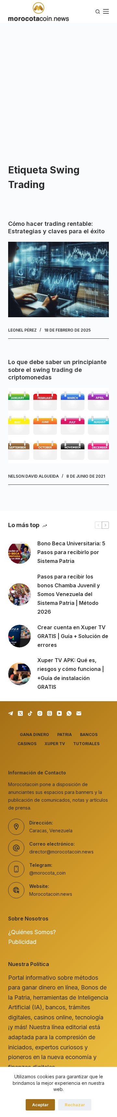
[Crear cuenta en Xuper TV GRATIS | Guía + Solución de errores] (19, 636)
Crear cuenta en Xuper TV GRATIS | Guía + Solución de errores (72, 636)
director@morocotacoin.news (61, 851)
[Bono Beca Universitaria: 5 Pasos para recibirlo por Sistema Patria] (19, 552)
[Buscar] (98, 11)
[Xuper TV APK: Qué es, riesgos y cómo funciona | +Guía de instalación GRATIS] (19, 673)
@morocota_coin (47, 873)
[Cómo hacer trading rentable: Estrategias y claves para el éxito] (58, 279)
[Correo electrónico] (78, 713)
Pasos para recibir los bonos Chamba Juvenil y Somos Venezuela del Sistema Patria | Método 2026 (68, 594)
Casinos (27, 743)
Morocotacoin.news (50, 894)
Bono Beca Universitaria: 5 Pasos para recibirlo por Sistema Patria (71, 552)
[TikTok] (30, 713)
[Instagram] (39, 713)
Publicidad (22, 941)
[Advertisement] (58, 84)
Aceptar (40, 1104)
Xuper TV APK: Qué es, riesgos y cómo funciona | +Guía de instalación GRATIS (70, 673)
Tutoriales (86, 743)
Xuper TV (55, 743)
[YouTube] (59, 713)
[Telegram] (10, 713)
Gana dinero (34, 734)
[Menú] (106, 11)
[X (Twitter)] (20, 713)
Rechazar (75, 1104)
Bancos (89, 734)
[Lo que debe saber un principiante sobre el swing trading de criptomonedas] (58, 425)
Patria (64, 734)
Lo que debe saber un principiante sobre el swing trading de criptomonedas (57, 370)
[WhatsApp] (69, 713)
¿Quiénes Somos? (32, 932)
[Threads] (49, 713)
